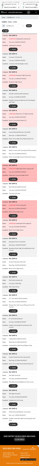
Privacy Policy (24, 453)
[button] (28, 12)
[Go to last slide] (2, 5)
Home (3, 17)
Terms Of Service (25, 455)
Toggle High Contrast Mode (28, 459)
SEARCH (29, 26)
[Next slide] (36, 5)
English (22, 457)
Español (27, 457)
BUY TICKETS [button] (20, 439)
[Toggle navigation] (36, 12)
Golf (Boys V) (10, 17)
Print (6, 31)
